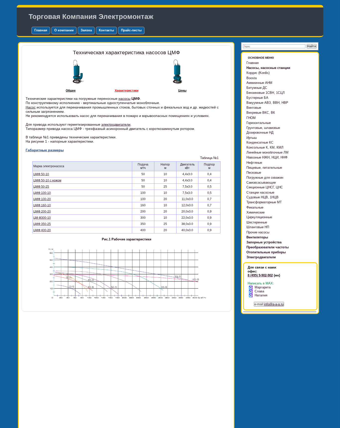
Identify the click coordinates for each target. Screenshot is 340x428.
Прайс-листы (131, 30)
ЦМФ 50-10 (41, 174)
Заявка (86, 30)
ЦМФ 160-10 (42, 205)
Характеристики (126, 90)
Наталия (261, 295)
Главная (40, 30)
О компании (64, 30)
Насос (31, 107)
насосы (124, 99)
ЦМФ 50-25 (41, 186)
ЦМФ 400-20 (42, 230)
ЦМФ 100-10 (42, 193)
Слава (259, 291)
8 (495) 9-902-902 (260, 275)
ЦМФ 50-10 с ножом (47, 180)
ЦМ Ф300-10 (42, 217)
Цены (182, 90)
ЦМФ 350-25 (42, 224)
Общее (71, 90)
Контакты (106, 30)
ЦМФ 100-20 (42, 199)
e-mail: (268, 304)
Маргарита (263, 287)
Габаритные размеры (45, 150)
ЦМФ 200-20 (42, 211)
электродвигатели (115, 124)
